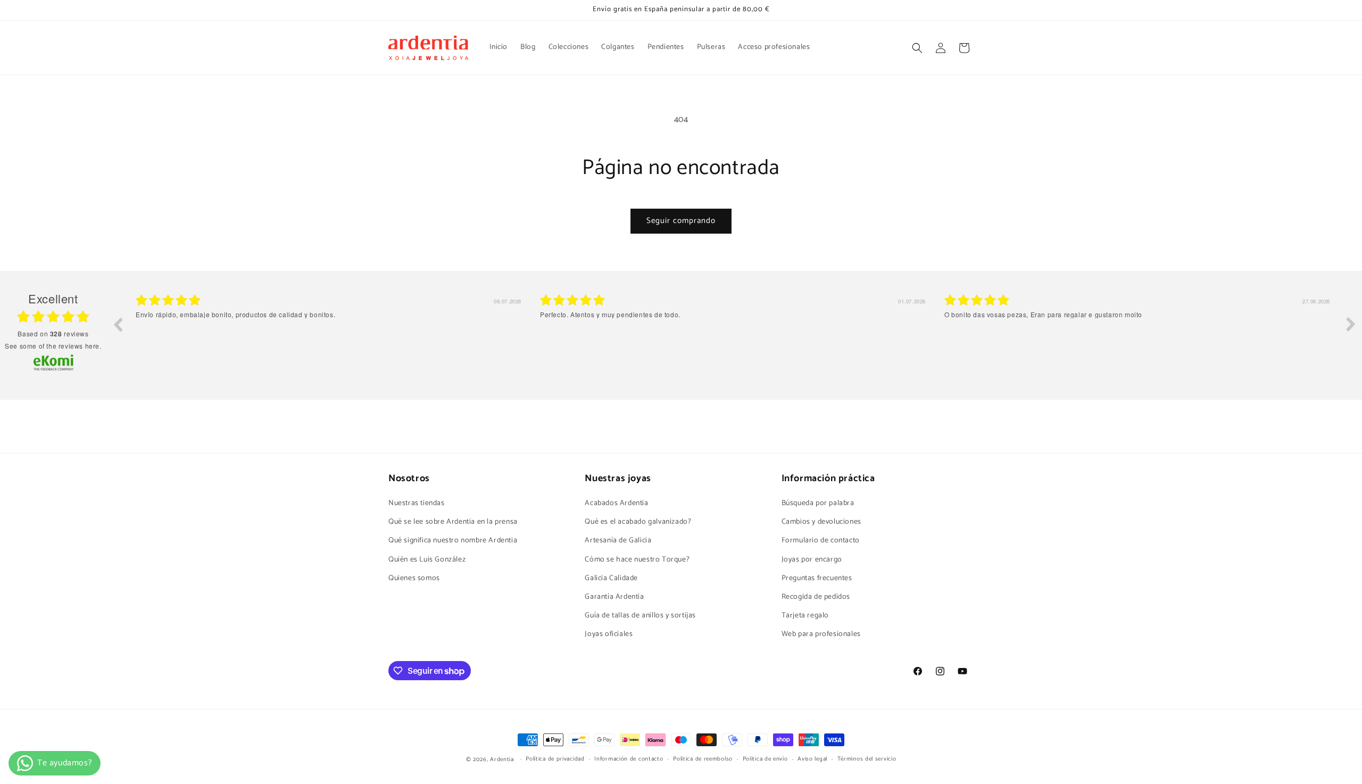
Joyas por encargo (812, 560)
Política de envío (765, 759)
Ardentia (502, 759)
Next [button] (1351, 324)
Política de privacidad (555, 759)
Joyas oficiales (609, 635)
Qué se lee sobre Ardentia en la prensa (453, 522)
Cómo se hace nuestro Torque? (637, 560)
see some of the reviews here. (53, 345)
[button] (917, 48)
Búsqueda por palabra (818, 503)
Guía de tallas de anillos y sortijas (640, 615)
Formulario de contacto (821, 541)
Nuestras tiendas (416, 503)
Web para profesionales (821, 635)
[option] (330, 332)
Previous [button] (117, 324)
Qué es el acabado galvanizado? (638, 522)
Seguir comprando (681, 220)
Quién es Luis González (427, 560)
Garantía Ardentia (614, 597)
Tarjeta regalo (805, 615)
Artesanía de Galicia (618, 541)
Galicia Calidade (611, 578)
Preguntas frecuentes (817, 578)
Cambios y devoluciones (821, 522)
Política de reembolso (703, 759)
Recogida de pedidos (816, 597)
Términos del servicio (866, 759)
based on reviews (53, 334)
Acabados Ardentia (616, 503)
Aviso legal (812, 759)
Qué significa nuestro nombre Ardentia (452, 541)
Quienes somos (414, 578)
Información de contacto (628, 759)
